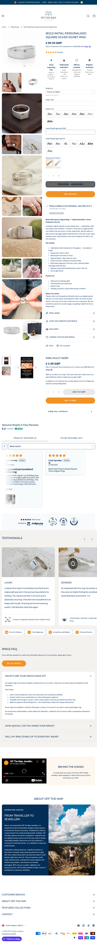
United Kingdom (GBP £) (14, 925)
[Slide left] (18, 368)
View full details (58, 411)
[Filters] (4, 446)
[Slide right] (36, 368)
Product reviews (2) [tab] (25, 438)
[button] (51, 52)
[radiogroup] (70, 117)
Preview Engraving (70, 184)
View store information (56, 213)
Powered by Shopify (9, 934)
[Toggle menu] (2, 15)
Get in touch (14, 663)
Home (4, 27)
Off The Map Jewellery (15, 931)
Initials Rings (14, 27)
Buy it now (70, 400)
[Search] (88, 15)
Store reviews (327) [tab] (72, 438)
